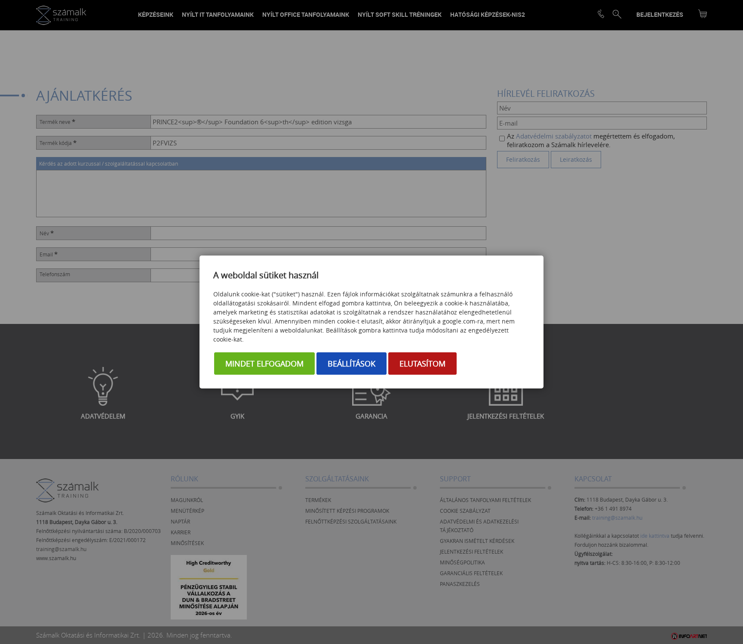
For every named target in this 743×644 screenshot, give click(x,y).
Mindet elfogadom (264, 363)
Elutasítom (422, 363)
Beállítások (351, 363)
